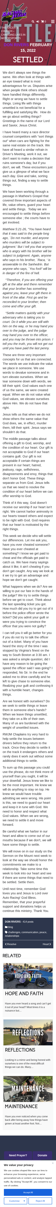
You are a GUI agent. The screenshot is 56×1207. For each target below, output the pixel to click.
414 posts (28, 921)
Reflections (20, 1050)
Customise (14, 1201)
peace (43, 932)
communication (29, 932)
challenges (14, 932)
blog (10, 927)
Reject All (40, 1201)
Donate (42, 1155)
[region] (28, 1183)
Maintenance (21, 1106)
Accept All (28, 1192)
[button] (37, 21)
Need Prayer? (18, 1155)
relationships (12, 936)
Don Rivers (16, 44)
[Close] (53, 1163)
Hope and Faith (24, 993)
